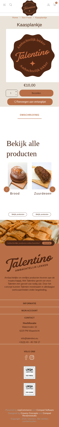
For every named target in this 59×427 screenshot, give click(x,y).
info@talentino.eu (29, 338)
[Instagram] (31, 357)
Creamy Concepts (29, 413)
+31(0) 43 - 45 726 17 (29, 342)
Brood (15, 193)
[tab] (29, 115)
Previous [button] (7, 189)
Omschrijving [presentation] (29, 115)
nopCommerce (24, 410)
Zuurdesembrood (42, 193)
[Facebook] (26, 357)
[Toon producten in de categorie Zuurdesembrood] (41, 175)
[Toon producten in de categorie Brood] (17, 175)
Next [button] (52, 189)
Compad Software (45, 410)
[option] (18, 189)
